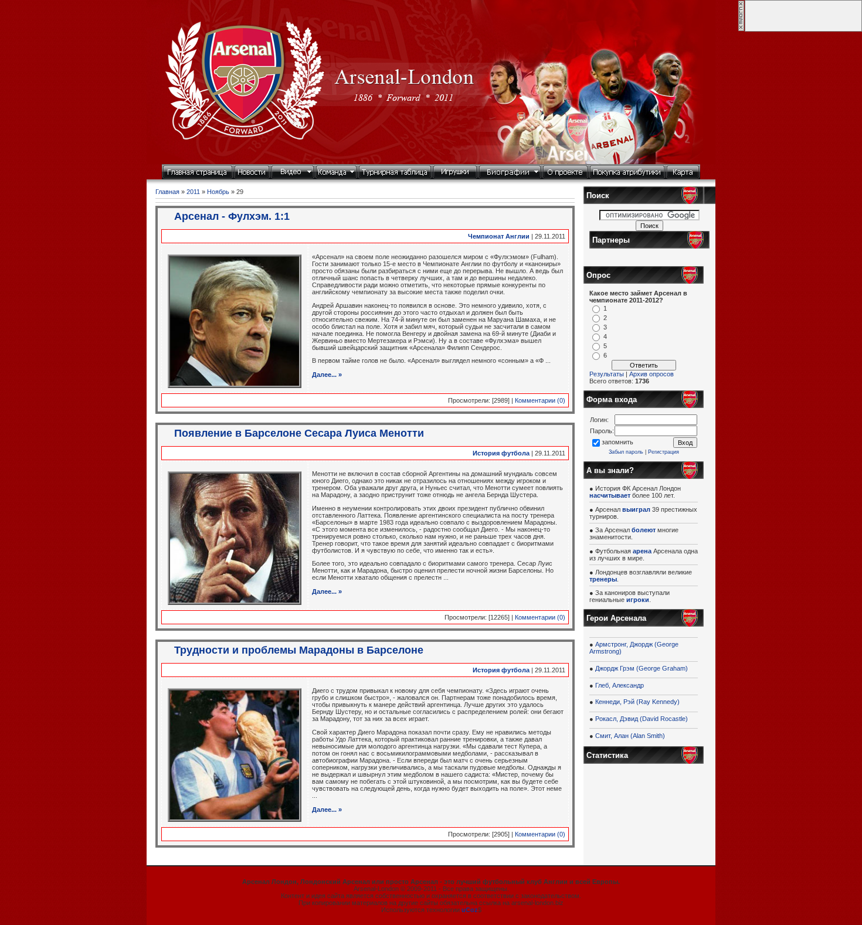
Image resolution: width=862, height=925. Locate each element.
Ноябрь (218, 191)
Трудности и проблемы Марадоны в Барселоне (298, 650)
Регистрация (663, 452)
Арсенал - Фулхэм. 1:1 (232, 216)
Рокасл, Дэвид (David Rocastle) (641, 718)
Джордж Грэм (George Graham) (641, 668)
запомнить (617, 442)
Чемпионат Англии (499, 236)
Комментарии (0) (540, 400)
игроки (637, 599)
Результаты (606, 374)
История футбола (501, 453)
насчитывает (609, 495)
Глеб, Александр (619, 685)
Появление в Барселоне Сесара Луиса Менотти (299, 433)
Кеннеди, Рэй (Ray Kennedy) (637, 701)
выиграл (636, 509)
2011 (193, 191)
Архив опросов (651, 374)
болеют (644, 529)
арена (642, 551)
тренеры (603, 579)
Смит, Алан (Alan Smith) (630, 735)
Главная (167, 191)
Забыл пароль (626, 452)
